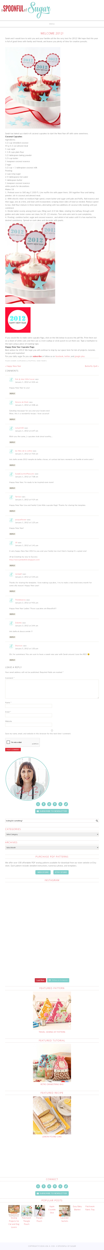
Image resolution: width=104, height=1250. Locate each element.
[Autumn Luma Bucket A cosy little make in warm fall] (28, 960)
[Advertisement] (54, 1151)
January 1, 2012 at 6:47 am (26, 431)
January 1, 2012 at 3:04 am (26, 382)
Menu (52, 24)
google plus (80, 356)
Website (8, 721)
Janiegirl (18, 574)
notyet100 (19, 428)
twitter (67, 356)
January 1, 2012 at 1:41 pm (26, 545)
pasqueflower (20, 520)
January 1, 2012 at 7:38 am (26, 477)
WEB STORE (43, 872)
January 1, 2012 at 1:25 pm (26, 523)
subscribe (37, 356)
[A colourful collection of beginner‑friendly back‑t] (76, 928)
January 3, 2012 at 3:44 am (26, 626)
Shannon (18, 646)
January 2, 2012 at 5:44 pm (26, 577)
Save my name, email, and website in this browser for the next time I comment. (38, 734)
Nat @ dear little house (24, 379)
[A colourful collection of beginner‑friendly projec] (28, 898)
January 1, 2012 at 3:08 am (26, 405)
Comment (10, 678)
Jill (16, 543)
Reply (12, 393)
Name (8, 703)
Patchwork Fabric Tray (90, 1208)
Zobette (18, 623)
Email (8, 712)
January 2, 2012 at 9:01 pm (26, 603)
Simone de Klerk (22, 402)
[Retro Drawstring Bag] (52, 1063)
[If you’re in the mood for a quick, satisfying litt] (76, 960)
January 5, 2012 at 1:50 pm (26, 649)
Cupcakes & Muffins (26, 361)
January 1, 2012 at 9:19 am (26, 500)
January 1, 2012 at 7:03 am (26, 454)
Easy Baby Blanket (77, 1208)
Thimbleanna (20, 600)
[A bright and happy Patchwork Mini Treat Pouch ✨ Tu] (76, 899)
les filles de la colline (23, 451)
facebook (59, 356)
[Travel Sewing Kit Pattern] (52, 1011)
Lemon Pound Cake (52, 1136)
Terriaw (18, 497)
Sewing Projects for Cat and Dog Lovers (13, 1222)
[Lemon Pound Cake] (52, 1115)
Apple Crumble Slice (52, 1210)
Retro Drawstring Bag (52, 1084)
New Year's (42, 361)
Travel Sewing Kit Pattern (52, 1032)
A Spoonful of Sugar (26, 11)
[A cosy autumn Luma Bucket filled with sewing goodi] (28, 929)
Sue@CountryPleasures (24, 474)
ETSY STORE (61, 872)
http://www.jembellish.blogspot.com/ (24, 560)
